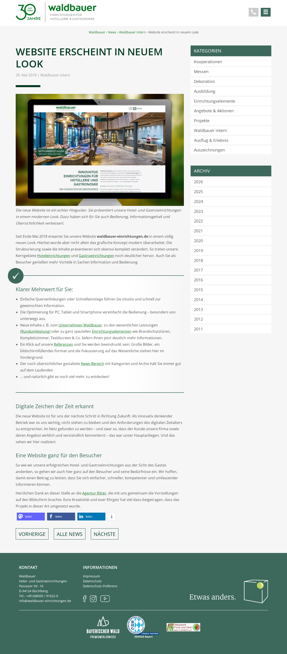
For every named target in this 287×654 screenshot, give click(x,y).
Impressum (91, 576)
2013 (198, 309)
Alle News (70, 534)
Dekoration (204, 81)
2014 (198, 299)
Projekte (201, 120)
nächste (104, 534)
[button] (31, 516)
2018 (198, 260)
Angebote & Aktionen (214, 110)
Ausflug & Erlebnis (211, 140)
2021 (198, 230)
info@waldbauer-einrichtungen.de (45, 601)
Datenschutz (92, 581)
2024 (198, 201)
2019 (198, 250)
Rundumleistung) (35, 331)
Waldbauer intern (55, 75)
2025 (198, 191)
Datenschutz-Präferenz (100, 586)
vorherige (32, 534)
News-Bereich (92, 363)
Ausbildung (204, 91)
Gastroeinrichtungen (96, 255)
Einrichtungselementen (111, 331)
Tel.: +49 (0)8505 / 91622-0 (38, 596)
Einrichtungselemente (214, 101)
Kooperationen (208, 61)
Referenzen (63, 344)
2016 (198, 280)
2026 (198, 181)
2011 (198, 329)
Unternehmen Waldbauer (80, 325)
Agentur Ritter (94, 493)
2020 (198, 240)
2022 (198, 221)
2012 (198, 319)
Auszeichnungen (209, 150)
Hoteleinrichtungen (53, 255)
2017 (198, 270)
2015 (198, 289)
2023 (198, 211)
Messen (201, 71)
